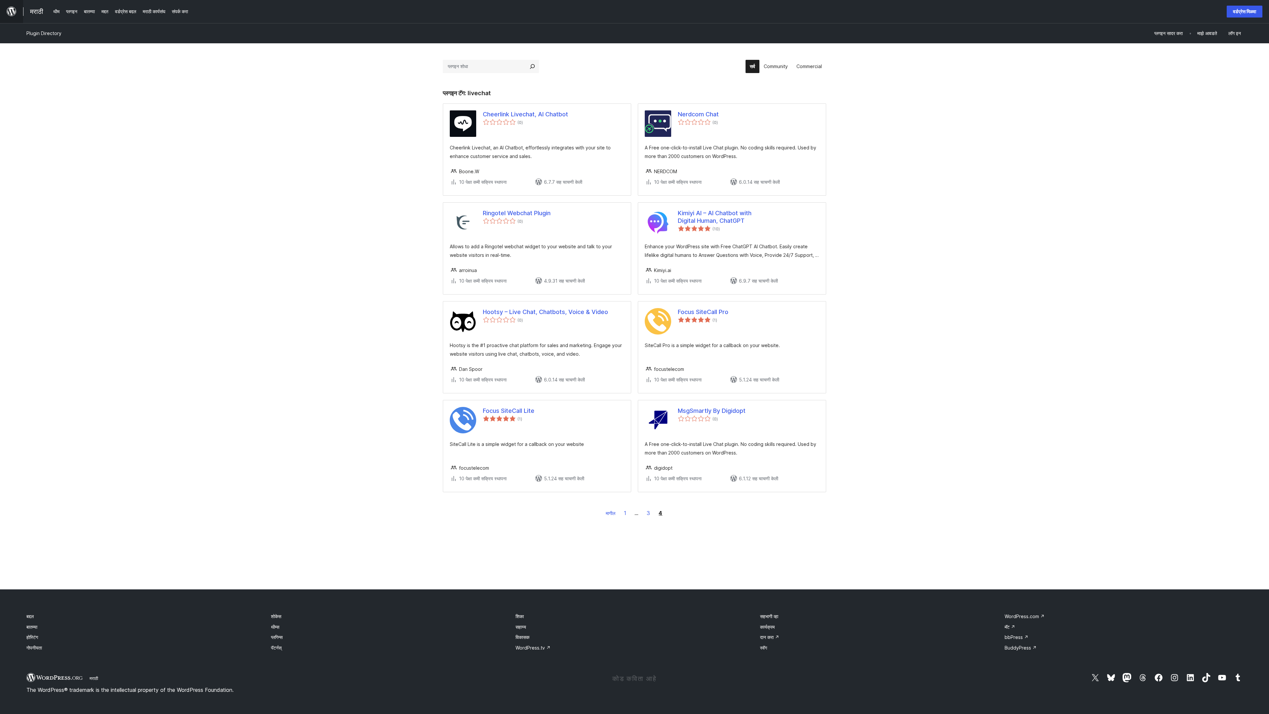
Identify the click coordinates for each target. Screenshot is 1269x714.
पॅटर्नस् (276, 648)
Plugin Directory (43, 33)
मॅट (1010, 627)
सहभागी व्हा (769, 616)
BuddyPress (1021, 648)
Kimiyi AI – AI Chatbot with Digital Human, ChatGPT (714, 217)
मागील (610, 513)
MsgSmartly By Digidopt (712, 410)
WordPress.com (1025, 616)
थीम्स (275, 627)
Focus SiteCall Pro (703, 311)
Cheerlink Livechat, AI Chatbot (525, 114)
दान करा (769, 637)
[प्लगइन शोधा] (532, 66)
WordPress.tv (533, 648)
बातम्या (31, 627)
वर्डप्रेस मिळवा (1244, 11)
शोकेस (276, 616)
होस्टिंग (32, 637)
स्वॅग (763, 648)
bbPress (1016, 637)
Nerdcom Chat (698, 114)
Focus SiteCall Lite (508, 410)
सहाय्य (521, 627)
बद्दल (30, 616)
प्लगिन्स (277, 637)
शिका (520, 616)
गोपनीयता (34, 648)
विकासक (522, 637)
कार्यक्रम (767, 627)
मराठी (94, 678)
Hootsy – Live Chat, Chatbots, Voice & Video (545, 311)
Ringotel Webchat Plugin (517, 213)
